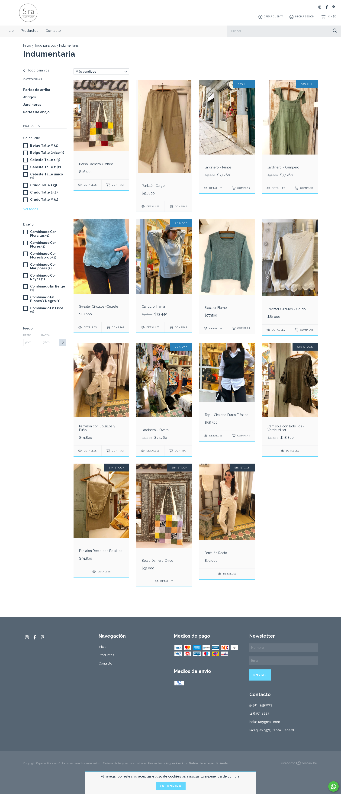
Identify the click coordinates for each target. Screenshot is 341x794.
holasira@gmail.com (264, 722)
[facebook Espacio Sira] (327, 7)
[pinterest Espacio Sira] (333, 7)
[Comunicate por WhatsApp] (333, 786)
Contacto (53, 30)
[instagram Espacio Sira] (319, 7)
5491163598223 (261, 705)
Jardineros (32, 105)
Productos (30, 30)
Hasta (45, 335)
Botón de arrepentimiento (208, 763)
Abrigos (29, 97)
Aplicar (62, 342)
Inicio (9, 30)
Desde (27, 335)
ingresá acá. (175, 763)
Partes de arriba (36, 90)
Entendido (171, 786)
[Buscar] (335, 31)
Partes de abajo (36, 112)
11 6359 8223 (259, 713)
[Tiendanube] (299, 764)
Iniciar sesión (304, 16)
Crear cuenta (273, 16)
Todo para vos (45, 45)
